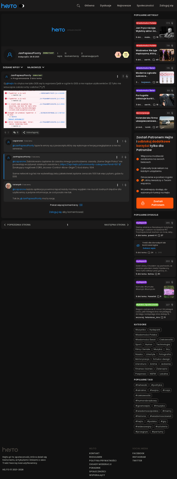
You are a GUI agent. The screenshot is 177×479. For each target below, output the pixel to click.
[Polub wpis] (127, 76)
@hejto (10, 83)
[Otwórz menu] (117, 76)
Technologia (163, 344)
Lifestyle (150, 354)
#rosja (166, 390)
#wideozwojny (143, 426)
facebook (138, 453)
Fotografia (165, 354)
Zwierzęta (161, 368)
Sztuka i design (161, 359)
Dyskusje (105, 5)
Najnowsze (124, 5)
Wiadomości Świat (145, 339)
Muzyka (158, 349)
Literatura (140, 363)
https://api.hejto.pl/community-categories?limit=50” (89, 164)
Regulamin (95, 456)
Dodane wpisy (11, 67)
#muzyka (159, 405)
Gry (168, 349)
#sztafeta (161, 426)
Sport (138, 344)
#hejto (139, 421)
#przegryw (141, 431)
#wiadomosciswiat (160, 416)
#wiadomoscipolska (146, 410)
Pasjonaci (140, 373)
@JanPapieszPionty (23, 145)
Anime (153, 363)
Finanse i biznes (144, 368)
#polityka (156, 385)
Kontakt (94, 453)
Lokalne (164, 373)
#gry (163, 421)
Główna (89, 5)
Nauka (139, 354)
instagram (139, 456)
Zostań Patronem (158, 203)
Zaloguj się (166, 5)
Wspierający (97, 475)
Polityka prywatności (103, 460)
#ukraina (140, 390)
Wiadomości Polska (146, 334)
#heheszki (141, 385)
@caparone (19, 161)
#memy (166, 410)
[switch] (21, 5)
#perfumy (157, 431)
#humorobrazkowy (146, 400)
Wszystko (140, 329)
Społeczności (145, 5)
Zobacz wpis (149, 248)
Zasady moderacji (100, 464)
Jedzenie (166, 363)
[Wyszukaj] (78, 5)
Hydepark (155, 329)
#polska (152, 421)
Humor (148, 344)
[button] (35, 109)
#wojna (154, 390)
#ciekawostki (143, 395)
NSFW (153, 373)
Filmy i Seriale (142, 349)
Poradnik (94, 467)
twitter (137, 460)
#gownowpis (142, 405)
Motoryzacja (142, 359)
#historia (140, 416)
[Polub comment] (125, 141)
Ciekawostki (166, 339)
